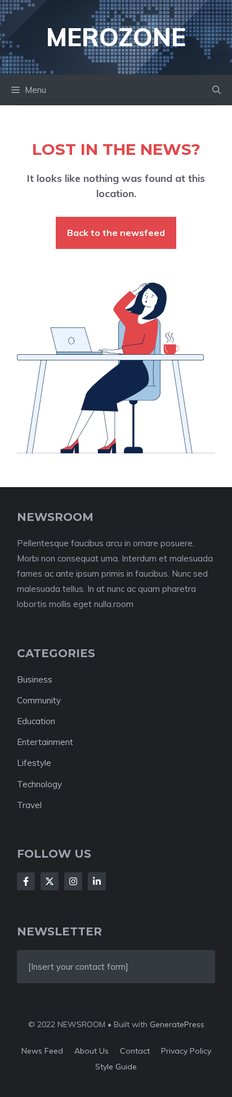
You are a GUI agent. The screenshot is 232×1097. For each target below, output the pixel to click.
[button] (216, 90)
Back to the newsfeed (116, 232)
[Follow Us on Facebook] (26, 881)
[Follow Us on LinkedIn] (97, 881)
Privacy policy (186, 1051)
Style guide (116, 1067)
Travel (29, 805)
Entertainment (45, 742)
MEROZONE (116, 36)
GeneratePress (177, 1024)
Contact (135, 1051)
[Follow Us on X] (50, 881)
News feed (42, 1051)
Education (36, 721)
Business (34, 679)
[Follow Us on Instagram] (73, 881)
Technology (39, 784)
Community (39, 700)
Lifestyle (34, 762)
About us (91, 1051)
